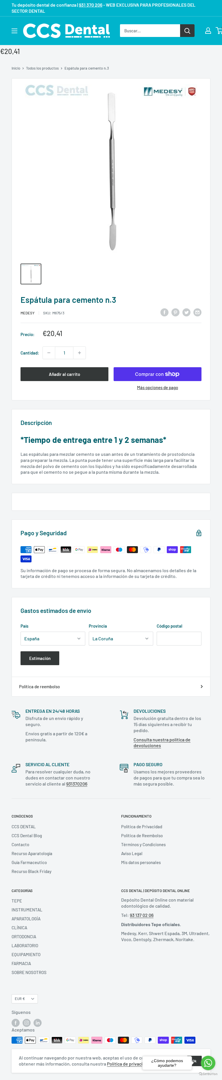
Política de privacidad (128, 1063)
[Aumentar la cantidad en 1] (79, 353)
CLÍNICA (19, 927)
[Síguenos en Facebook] (16, 1023)
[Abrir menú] (14, 31)
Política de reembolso (39, 686)
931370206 (76, 783)
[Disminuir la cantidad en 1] (49, 353)
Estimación (40, 658)
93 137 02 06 (141, 915)
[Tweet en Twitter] (186, 312)
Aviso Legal (132, 853)
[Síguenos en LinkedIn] (38, 1023)
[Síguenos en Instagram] (27, 1023)
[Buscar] (187, 30)
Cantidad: (30, 352)
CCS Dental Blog (27, 835)
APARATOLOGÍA (26, 918)
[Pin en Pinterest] (175, 312)
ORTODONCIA (24, 936)
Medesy (28, 313)
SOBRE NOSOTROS (29, 972)
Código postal (169, 625)
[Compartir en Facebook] (164, 312)
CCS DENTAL (24, 826)
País (24, 625)
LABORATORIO (25, 945)
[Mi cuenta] (208, 30)
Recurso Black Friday (31, 871)
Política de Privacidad (141, 826)
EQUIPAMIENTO (26, 954)
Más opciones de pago (157, 387)
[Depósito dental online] (66, 30)
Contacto (20, 844)
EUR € (20, 998)
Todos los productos (42, 68)
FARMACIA (21, 963)
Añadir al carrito (64, 374)
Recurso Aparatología (32, 853)
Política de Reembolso (142, 835)
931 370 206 (90, 5)
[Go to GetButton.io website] (208, 1074)
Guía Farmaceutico (29, 862)
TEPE (17, 900)
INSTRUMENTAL (27, 909)
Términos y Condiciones (143, 844)
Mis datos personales (141, 862)
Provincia (98, 625)
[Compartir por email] (197, 312)
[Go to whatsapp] (208, 1063)
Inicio (16, 68)
